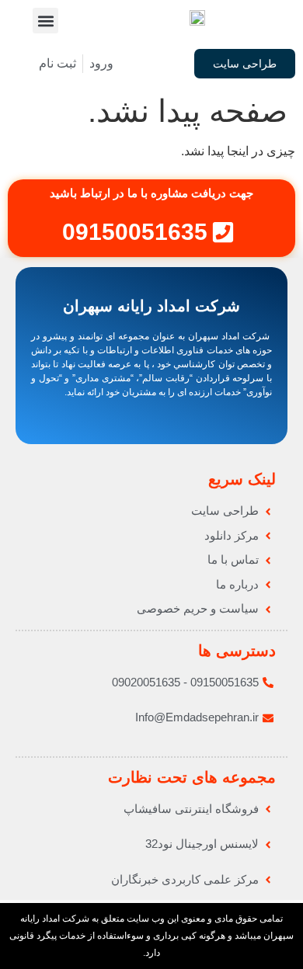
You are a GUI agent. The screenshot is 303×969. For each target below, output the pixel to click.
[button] (45, 20)
